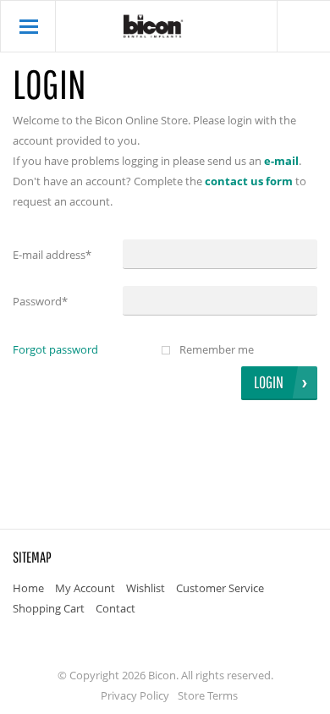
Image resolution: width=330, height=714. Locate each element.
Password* (40, 301)
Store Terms (208, 695)
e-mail (281, 160)
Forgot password (55, 349)
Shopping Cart (49, 608)
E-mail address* (52, 254)
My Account (85, 588)
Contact (115, 608)
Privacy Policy (135, 695)
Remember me (216, 349)
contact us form (249, 181)
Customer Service (220, 588)
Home (28, 588)
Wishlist (145, 588)
